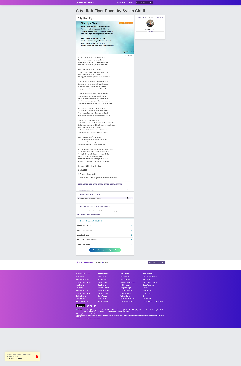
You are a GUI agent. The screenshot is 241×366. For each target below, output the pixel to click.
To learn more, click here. (14, 358)
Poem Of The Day (82, 301)
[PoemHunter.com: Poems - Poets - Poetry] (85, 3)
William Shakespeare (127, 282)
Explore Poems (81, 296)
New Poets (79, 288)
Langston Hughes (126, 288)
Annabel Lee (147, 290)
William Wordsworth (127, 301)
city (90, 184)
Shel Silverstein (125, 293)
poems (85, 184)
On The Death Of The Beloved (153, 301)
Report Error (139, 310)
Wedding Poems (103, 290)
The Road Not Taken (150, 282)
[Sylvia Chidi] (150, 23)
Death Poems (102, 282)
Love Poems (102, 277)
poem (80, 184)
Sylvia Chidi (82, 170)
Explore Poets (80, 299)
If (143, 296)
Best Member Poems (83, 279)
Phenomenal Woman (150, 277)
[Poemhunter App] (80, 305)
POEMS (98, 262)
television (118, 184)
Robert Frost (124, 277)
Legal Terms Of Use (123, 311)
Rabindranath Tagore (127, 299)
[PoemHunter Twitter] (91, 306)
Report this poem (127, 190)
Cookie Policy (106, 310)
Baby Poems (102, 279)
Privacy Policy (112, 311)
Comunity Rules (101, 311)
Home (119, 2)
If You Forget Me (148, 285)
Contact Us (127, 310)
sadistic (106, 184)
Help (133, 310)
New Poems (80, 285)
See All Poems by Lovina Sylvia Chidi (105, 250)
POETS (105, 262)
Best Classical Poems (83, 282)
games (100, 184)
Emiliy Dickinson (126, 290)
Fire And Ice (147, 299)
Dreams (145, 288)
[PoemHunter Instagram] (95, 306)
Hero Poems (102, 299)
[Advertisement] (28, 347)
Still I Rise (146, 279)
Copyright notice (96, 310)
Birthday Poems (103, 288)
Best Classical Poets (83, 293)
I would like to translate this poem (88, 214)
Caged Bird (147, 293)
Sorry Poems (102, 296)
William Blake (125, 296)
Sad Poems (102, 285)
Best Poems (80, 277)
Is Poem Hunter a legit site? (153, 310)
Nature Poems (103, 293)
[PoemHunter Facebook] (88, 306)
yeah (95, 184)
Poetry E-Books (103, 301)
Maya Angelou (125, 279)
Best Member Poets (82, 290)
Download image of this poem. (86, 190)
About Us (87, 310)
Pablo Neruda (125, 285)
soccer (112, 184)
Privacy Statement (117, 310)
